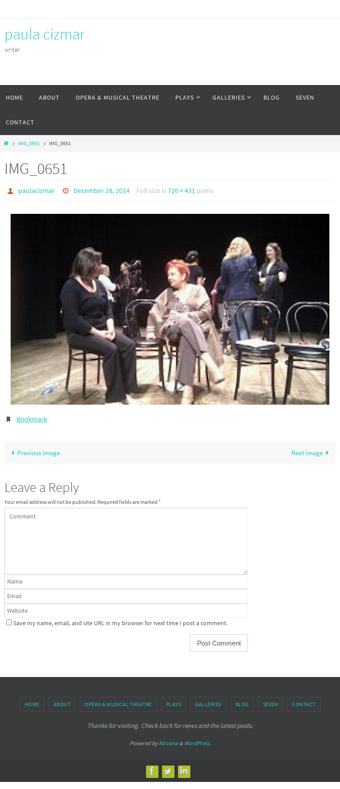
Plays (174, 699)
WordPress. (197, 739)
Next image (307, 448)
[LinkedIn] (183, 766)
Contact (304, 699)
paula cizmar (44, 34)
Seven (270, 699)
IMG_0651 (29, 143)
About (62, 699)
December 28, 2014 (101, 189)
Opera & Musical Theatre (118, 699)
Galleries (208, 699)
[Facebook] (152, 766)
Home (32, 699)
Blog (242, 699)
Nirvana (168, 739)
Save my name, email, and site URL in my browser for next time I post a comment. (120, 619)
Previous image (38, 448)
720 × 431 (181, 189)
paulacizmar (36, 189)
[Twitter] (168, 766)
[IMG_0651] (170, 307)
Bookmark (31, 415)
